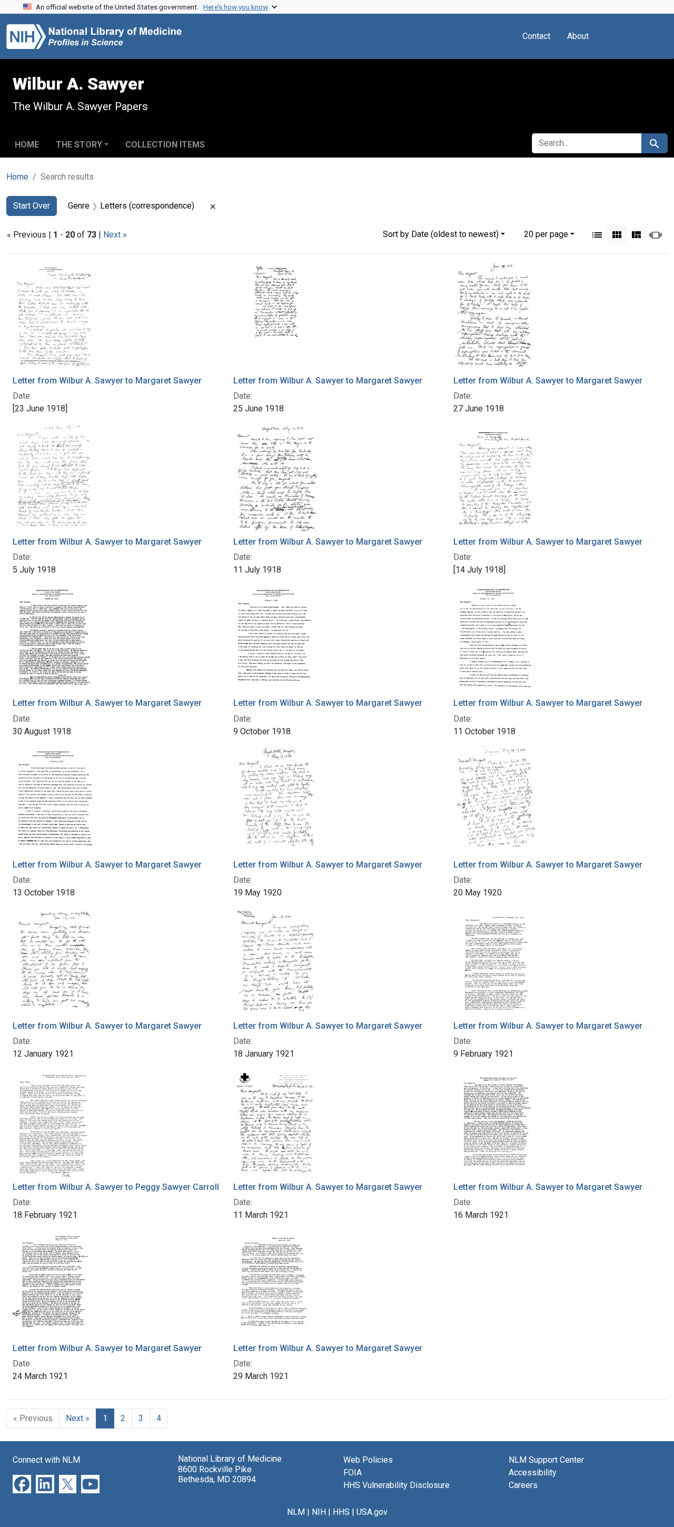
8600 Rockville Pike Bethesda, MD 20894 (217, 1474)
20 (546, 234)
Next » (115, 235)
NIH (319, 1512)
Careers (523, 1485)
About (578, 36)
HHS (341, 1512)
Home (27, 145)
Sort (441, 234)
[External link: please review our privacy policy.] (22, 1484)
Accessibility (533, 1472)
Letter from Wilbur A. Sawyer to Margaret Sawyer (107, 381)
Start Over (31, 206)
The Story (79, 145)
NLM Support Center (546, 1460)
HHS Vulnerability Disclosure (396, 1485)
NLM (296, 1512)
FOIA (352, 1472)
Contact (536, 36)
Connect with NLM (46, 1460)
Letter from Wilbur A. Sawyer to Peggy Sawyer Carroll (116, 1187)
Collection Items (165, 145)
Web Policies (368, 1460)
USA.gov (372, 1512)
